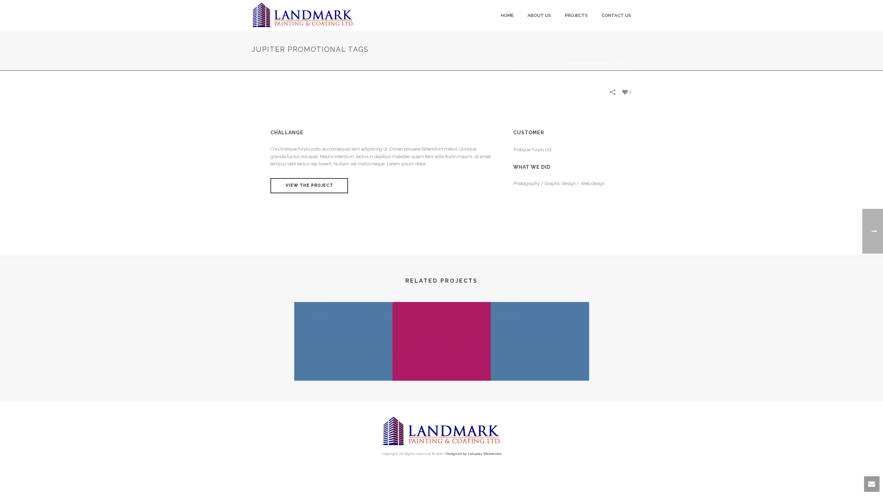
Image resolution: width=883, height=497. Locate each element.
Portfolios (545, 64)
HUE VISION (442, 362)
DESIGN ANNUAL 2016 (540, 362)
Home (507, 15)
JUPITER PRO (343, 362)
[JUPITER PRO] (343, 329)
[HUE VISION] (442, 329)
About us (539, 15)
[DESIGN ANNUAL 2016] (540, 329)
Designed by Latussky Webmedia (474, 454)
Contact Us (616, 15)
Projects (576, 15)
